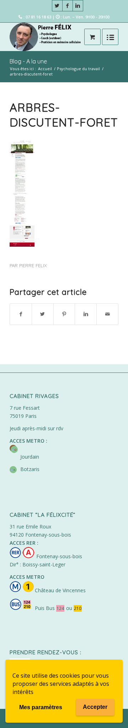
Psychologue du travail (78, 68)
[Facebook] (68, 5)
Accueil (45, 68)
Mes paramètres (40, 707)
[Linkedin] (78, 5)
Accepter (95, 707)
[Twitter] (57, 5)
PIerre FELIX (33, 265)
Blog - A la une (28, 61)
